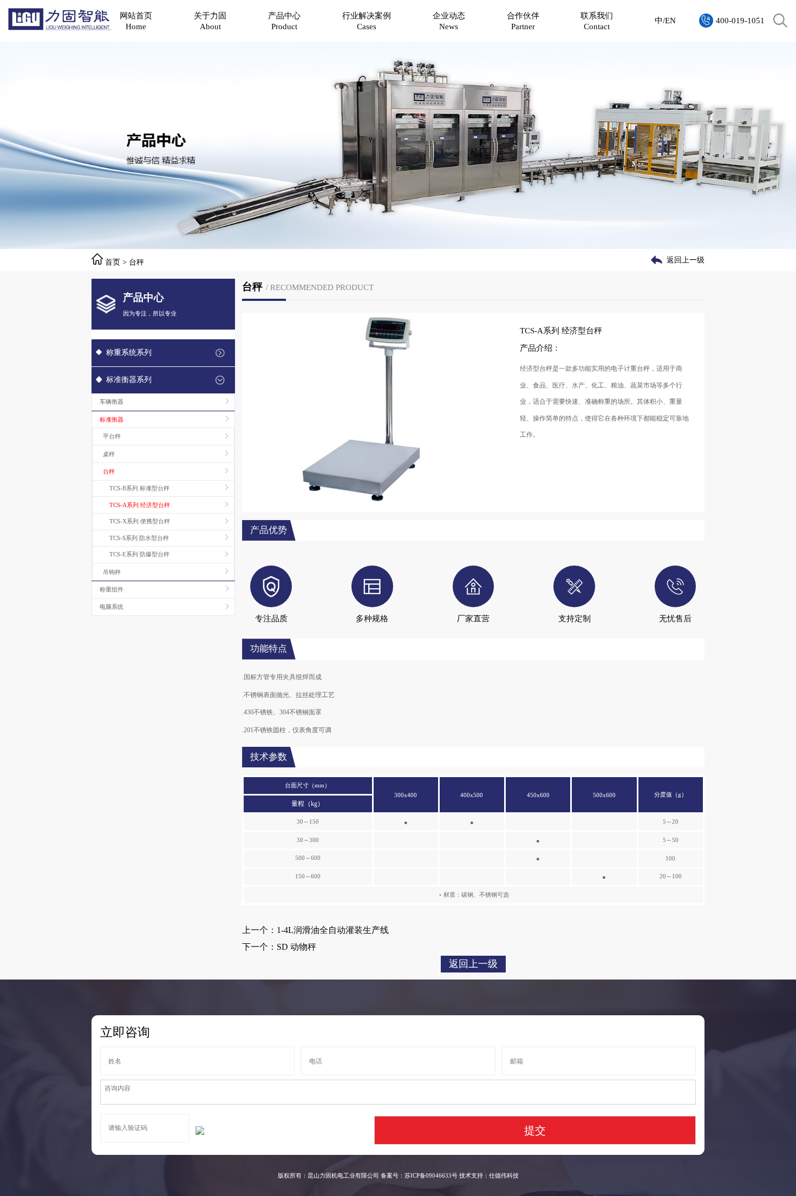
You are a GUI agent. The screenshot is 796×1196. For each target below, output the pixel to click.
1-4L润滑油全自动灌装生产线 (333, 930)
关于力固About (210, 21)
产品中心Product (284, 21)
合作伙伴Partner (523, 21)
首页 (112, 262)
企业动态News (449, 21)
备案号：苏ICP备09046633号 (419, 1175)
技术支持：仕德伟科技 (489, 1175)
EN (670, 20)
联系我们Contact (596, 21)
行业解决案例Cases (366, 21)
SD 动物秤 (296, 946)
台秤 (136, 262)
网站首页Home (136, 21)
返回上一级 (685, 260)
